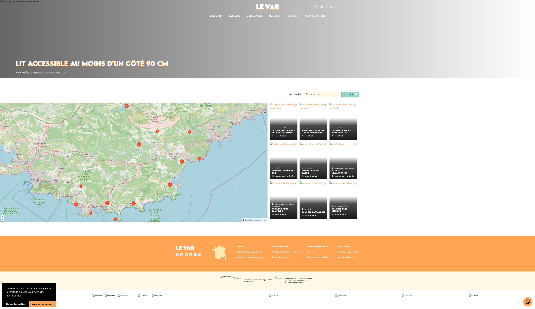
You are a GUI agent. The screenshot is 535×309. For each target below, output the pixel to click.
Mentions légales (345, 257)
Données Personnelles (348, 251)
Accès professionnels (317, 246)
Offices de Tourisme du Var (285, 251)
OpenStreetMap (251, 220)
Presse (310, 251)
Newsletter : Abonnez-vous (249, 257)
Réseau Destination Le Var (249, 251)
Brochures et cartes (281, 257)
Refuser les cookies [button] (15, 304)
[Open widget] (527, 301)
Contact (240, 246)
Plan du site (343, 246)
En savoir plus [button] (14, 296)
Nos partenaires (280, 246)
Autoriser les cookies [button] (42, 304)
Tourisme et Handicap (318, 257)
